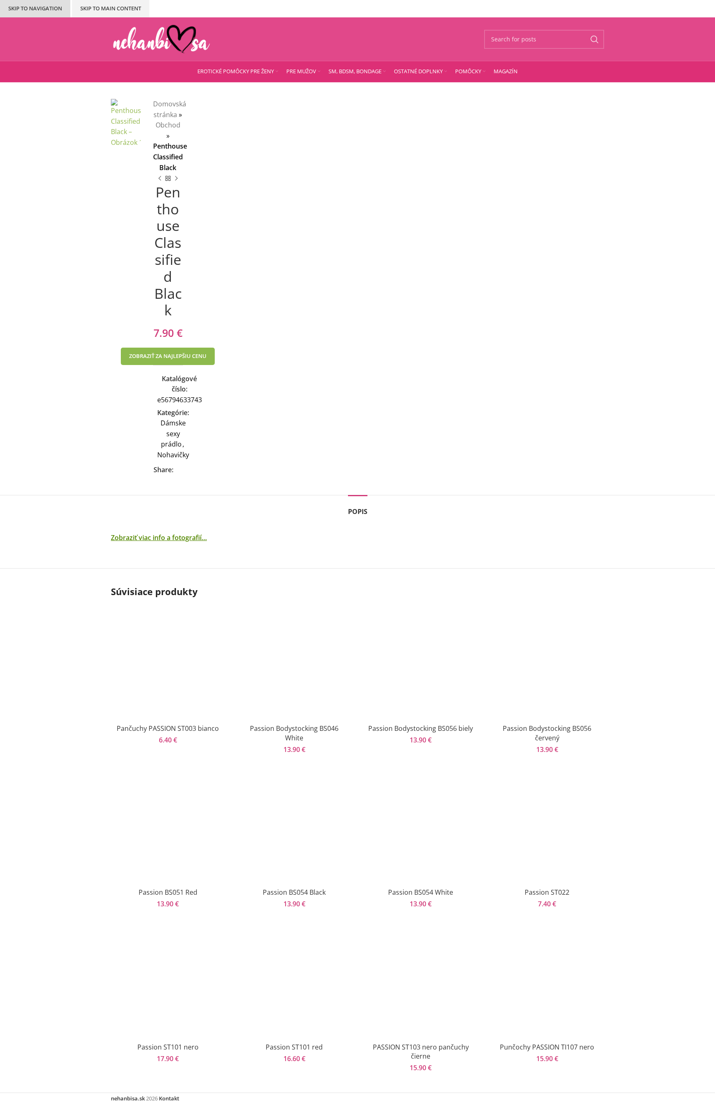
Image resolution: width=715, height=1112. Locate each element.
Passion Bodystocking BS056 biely (420, 728)
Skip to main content (110, 8)
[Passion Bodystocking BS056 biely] (421, 663)
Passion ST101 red (294, 1047)
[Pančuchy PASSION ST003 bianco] (168, 663)
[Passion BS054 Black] (295, 827)
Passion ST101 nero (168, 1047)
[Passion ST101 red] (295, 982)
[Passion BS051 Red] (168, 827)
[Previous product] (160, 179)
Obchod (168, 125)
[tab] (357, 507)
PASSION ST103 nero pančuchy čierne (421, 1051)
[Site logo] (161, 38)
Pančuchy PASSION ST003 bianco (168, 728)
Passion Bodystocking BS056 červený (547, 733)
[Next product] (176, 179)
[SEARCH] (594, 39)
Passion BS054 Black (294, 892)
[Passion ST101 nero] (168, 982)
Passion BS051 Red (168, 892)
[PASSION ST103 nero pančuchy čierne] (421, 982)
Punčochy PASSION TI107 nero (547, 1047)
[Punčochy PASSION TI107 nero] (547, 982)
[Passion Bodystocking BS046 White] (295, 663)
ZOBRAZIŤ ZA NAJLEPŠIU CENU (167, 356)
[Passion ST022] (547, 827)
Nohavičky (173, 454)
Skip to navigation (35, 8)
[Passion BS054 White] (421, 827)
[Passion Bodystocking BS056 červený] (547, 663)
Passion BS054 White (420, 892)
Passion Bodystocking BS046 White (294, 733)
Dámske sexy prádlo (173, 433)
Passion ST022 (547, 892)
